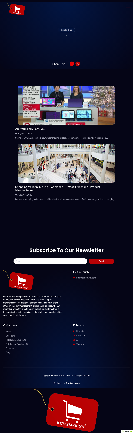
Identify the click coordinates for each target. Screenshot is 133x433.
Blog (8, 352)
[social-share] (72, 64)
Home (8, 331)
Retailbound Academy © (17, 344)
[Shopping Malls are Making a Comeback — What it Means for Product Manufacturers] (66, 163)
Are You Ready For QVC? (30, 129)
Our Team (10, 335)
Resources (10, 348)
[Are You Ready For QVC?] (66, 105)
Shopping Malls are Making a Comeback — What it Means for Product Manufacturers (57, 188)
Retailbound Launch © (16, 340)
